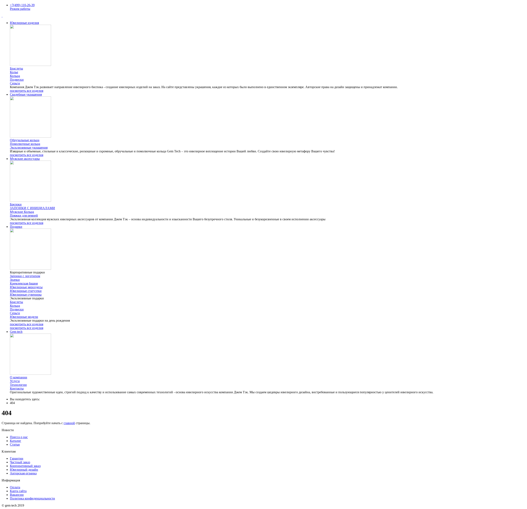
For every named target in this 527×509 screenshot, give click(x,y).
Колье (14, 72)
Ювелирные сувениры (26, 294)
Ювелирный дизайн (24, 469)
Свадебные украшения (26, 94)
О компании (18, 377)
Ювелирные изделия (24, 23)
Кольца (15, 76)
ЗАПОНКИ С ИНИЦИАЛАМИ (32, 208)
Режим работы (20, 9)
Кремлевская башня (24, 283)
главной (69, 423)
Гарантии (16, 458)
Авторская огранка (23, 473)
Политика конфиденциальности (32, 498)
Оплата (15, 487)
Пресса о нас (19, 437)
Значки (15, 279)
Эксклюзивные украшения (29, 147)
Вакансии (17, 494)
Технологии (18, 384)
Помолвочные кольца (25, 144)
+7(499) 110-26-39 (22, 5)
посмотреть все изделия (26, 90)
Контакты (17, 388)
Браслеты (16, 68)
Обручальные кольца (24, 140)
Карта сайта (18, 491)
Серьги (15, 83)
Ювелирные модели (24, 317)
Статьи (15, 444)
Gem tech (16, 331)
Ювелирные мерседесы (26, 287)
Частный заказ (20, 462)
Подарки (16, 226)
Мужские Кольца (22, 212)
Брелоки (16, 204)
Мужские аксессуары (25, 158)
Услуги (15, 381)
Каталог (15, 440)
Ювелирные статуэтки (26, 291)
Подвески (17, 79)
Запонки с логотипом (25, 276)
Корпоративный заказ (25, 466)
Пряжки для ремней (24, 215)
